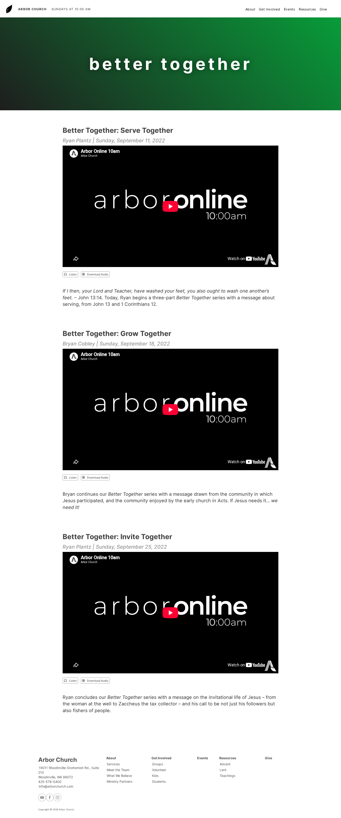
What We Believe (119, 776)
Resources (307, 9)
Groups (157, 764)
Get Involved (269, 9)
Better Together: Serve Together (118, 130)
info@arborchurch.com (56, 786)
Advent (225, 764)
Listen (72, 274)
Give (323, 9)
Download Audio (96, 274)
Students (159, 781)
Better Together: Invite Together (117, 536)
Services (113, 764)
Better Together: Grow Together (117, 333)
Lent (223, 770)
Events (289, 9)
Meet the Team (118, 770)
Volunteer (159, 770)
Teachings (227, 776)
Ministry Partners (119, 781)
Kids (155, 776)
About (250, 9)
